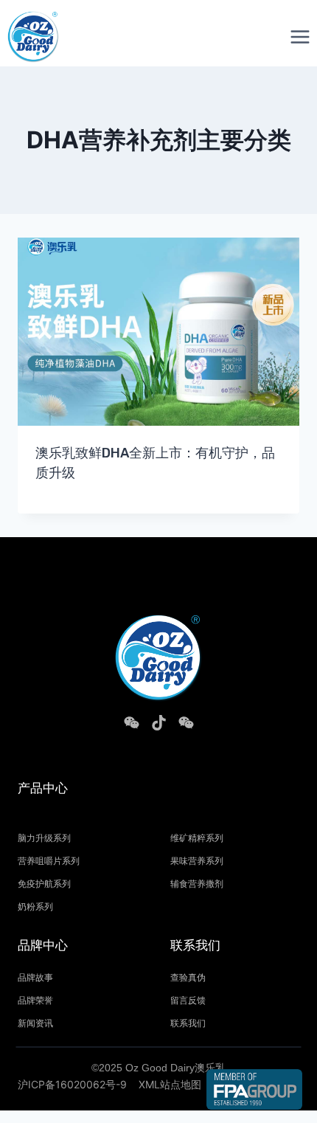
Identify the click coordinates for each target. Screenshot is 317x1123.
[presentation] (158, 332)
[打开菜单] (299, 36)
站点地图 (180, 1084)
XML (149, 1084)
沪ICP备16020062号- (69, 1084)
